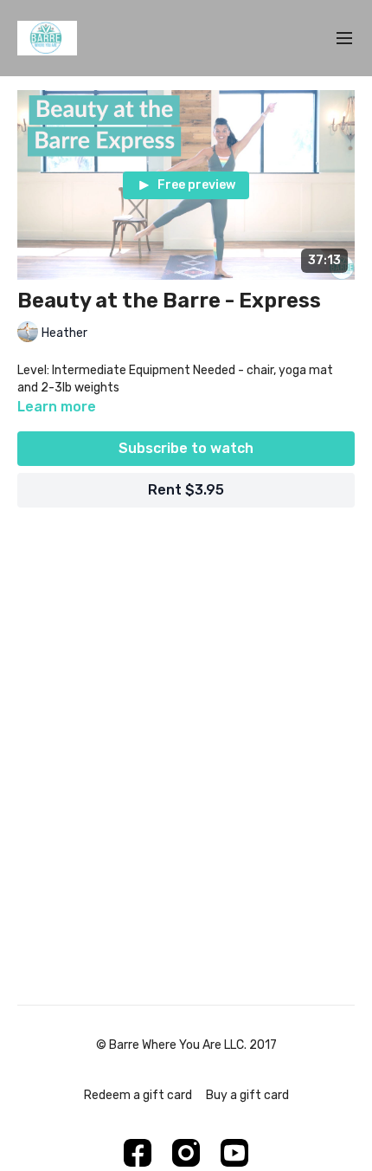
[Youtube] (234, 1153)
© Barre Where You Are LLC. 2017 (186, 1045)
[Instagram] (186, 1153)
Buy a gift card (247, 1095)
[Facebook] (137, 1153)
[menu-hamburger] (344, 38)
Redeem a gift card (138, 1095)
